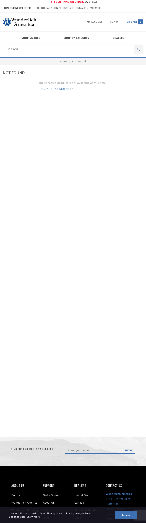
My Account (94, 21)
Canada (79, 502)
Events (15, 495)
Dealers (118, 38)
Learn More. (34, 516)
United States (83, 495)
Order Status (51, 495)
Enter (129, 450)
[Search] (138, 49)
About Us (48, 502)
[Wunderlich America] (19, 22)
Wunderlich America (24, 502)
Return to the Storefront (57, 89)
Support (115, 21)
